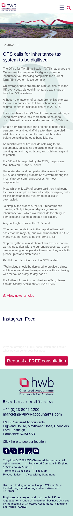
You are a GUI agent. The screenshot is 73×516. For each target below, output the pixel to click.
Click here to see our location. (25, 441)
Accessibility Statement (40, 474)
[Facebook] (6, 451)
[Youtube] (36, 451)
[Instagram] (28, 451)
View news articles (20, 295)
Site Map (41, 470)
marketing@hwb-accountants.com (32, 414)
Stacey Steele (22, 283)
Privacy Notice (12, 474)
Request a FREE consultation (36, 360)
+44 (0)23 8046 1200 (21, 409)
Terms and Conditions (16, 470)
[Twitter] (13, 451)
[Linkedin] (21, 451)
